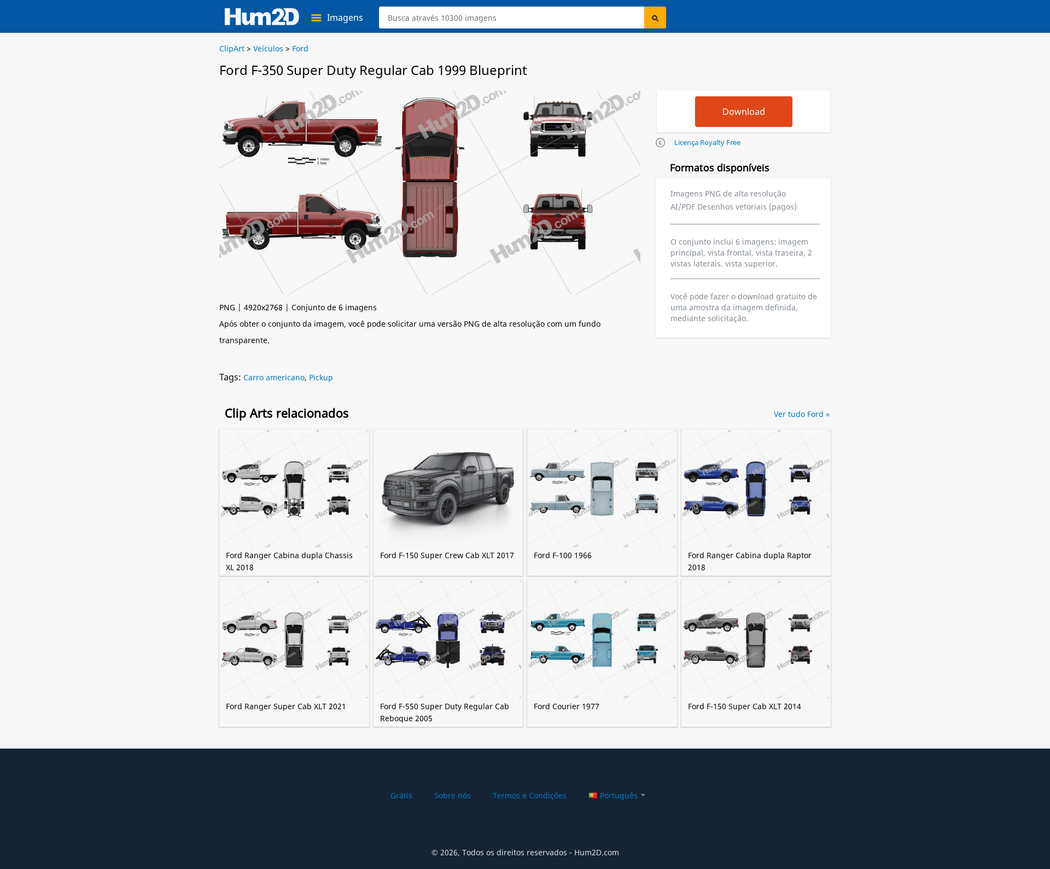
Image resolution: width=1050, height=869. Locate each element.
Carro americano (274, 377)
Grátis (401, 795)
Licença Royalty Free (707, 142)
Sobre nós (452, 795)
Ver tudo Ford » (802, 414)
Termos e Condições (530, 795)
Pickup (321, 377)
